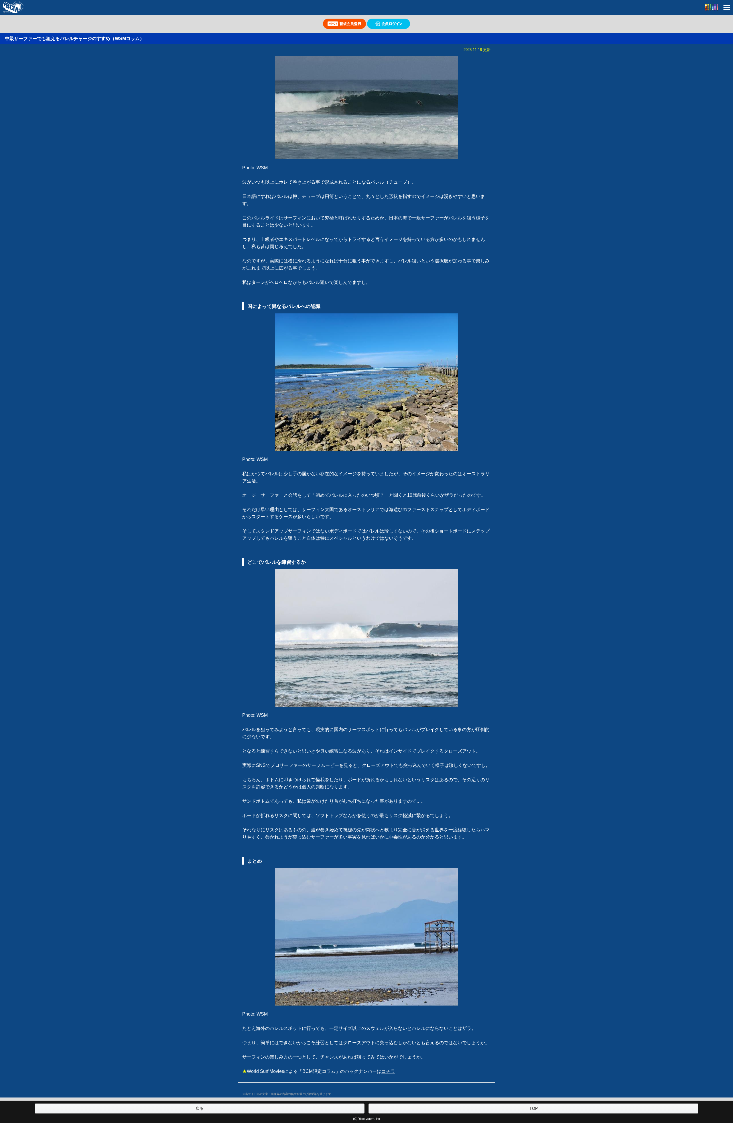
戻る (200, 1108)
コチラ (388, 1071)
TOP (533, 1108)
